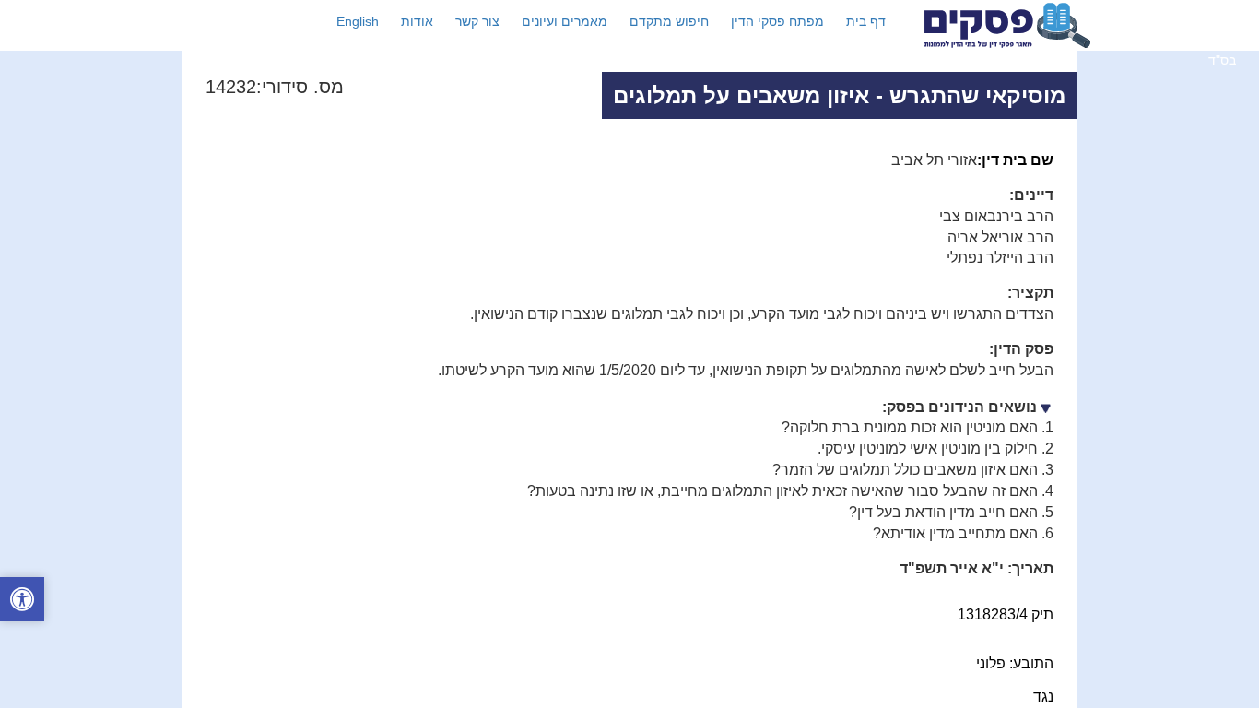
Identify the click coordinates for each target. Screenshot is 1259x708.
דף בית (866, 21)
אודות (417, 21)
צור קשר (477, 21)
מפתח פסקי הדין (777, 21)
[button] (22, 601)
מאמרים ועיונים (564, 21)
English (357, 21)
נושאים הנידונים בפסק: (959, 407)
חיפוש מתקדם (669, 21)
